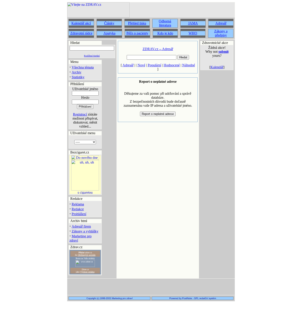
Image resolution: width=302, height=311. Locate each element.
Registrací (80, 114)
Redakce (78, 209)
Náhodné (188, 65)
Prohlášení (79, 214)
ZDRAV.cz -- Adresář (158, 49)
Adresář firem (81, 226)
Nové (141, 65)
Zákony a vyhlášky (85, 231)
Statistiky (78, 77)
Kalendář (216, 67)
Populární (154, 65)
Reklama (78, 204)
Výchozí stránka (87, 272)
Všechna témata (83, 67)
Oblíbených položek (87, 255)
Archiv (76, 72)
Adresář (128, 65)
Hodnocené (172, 65)
